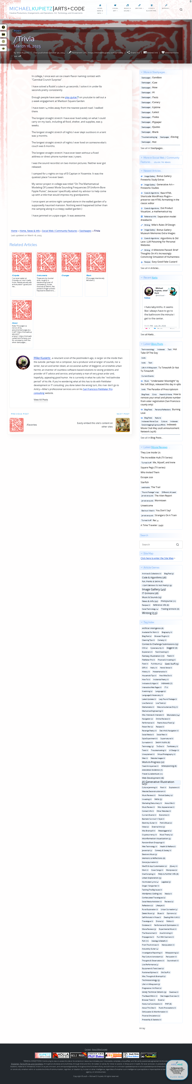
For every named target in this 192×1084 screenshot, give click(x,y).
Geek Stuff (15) (171, 663)
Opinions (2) (171, 913)
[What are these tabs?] (3, 27)
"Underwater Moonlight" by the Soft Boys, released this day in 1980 (161, 382)
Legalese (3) (166, 882)
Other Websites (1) (164, 811)
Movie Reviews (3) (149, 929)
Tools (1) (145, 750)
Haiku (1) (153, 667)
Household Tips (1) (149, 675)
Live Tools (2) (161, 703)
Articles (154, 268)
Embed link (152, 52)
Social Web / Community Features (59, 230)
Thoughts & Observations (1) (153, 960)
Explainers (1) (147, 652)
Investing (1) (147, 799)
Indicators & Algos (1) (150, 683)
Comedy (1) (162, 640)
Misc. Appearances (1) (166, 807)
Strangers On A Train (159, 515)
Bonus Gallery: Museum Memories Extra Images (158, 231)
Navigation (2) (147, 719)
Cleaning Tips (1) (148, 640)
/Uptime (150, 107)
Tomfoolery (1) (172, 746)
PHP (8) (168, 1003)
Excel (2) (161, 1000)
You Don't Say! (156, 510)
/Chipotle (15, 275)
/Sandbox (151, 77)
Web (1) (145, 758)
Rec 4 (149, 520)
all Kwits (149, 334)
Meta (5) (158, 799)
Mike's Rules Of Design (159, 224)
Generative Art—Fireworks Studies (157, 186)
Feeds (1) (170, 656)
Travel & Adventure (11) (152, 774)
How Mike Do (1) (165, 675)
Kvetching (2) (147, 691)
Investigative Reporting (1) (152, 952)
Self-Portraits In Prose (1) (151, 917)
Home (14, 230)
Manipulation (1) (168, 945)
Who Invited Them (150, 472)
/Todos (150, 117)
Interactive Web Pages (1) (151, 687)
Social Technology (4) (150, 609)
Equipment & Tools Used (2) (153, 968)
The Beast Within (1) (149, 996)
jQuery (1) (173, 866)
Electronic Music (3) (149, 854)
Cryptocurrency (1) (149, 834)
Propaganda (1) (148, 937)
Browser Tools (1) (148, 1000)
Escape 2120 (147, 477)
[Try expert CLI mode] (78, 1055)
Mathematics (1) (148, 707)
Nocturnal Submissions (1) (152, 1004)
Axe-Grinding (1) (166, 933)
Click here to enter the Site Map (157, 558)
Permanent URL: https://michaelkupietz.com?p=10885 (97, 52)
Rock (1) (163, 787)
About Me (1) (170, 803)
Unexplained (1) (148, 754)
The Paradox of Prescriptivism (159, 389)
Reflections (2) (147, 905)
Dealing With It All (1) (172, 917)
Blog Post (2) (147, 636)
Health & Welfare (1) (168, 846)
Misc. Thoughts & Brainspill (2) (154, 976)
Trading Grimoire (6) (170, 609)
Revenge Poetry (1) (149, 730)
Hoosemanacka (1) (160, 671)
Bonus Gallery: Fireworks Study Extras (156, 177)
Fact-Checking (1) (162, 652)
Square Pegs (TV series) (153, 467)
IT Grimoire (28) (150, 593)
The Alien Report (158, 494)
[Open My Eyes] (3, 48)
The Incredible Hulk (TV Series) (156, 457)
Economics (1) (164, 815)
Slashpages (85, 230)
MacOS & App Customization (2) (154, 866)
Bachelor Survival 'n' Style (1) (153, 819)
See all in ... (159, 110)
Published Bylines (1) (150, 972)
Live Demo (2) (147, 703)
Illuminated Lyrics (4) (150, 882)
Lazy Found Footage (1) (168, 699)
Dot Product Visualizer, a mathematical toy (157, 210)
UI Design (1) (174, 750)
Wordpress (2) (171, 870)
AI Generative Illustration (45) (158, 782)
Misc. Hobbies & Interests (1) (153, 715)
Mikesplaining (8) (169, 766)
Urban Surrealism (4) (169, 909)
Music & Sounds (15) (151, 597)
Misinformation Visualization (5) (156, 838)
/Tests (149, 97)
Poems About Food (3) (165, 723)
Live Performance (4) (150, 964)
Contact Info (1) (148, 811)
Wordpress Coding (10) (152, 893)
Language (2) (160, 691)
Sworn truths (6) (163, 742)
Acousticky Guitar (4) (150, 949)
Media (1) (168, 893)
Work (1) (145, 870)
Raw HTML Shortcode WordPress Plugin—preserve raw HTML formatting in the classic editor (160, 198)
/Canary (150, 102)
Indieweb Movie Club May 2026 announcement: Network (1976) (160, 424)
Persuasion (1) (171, 956)
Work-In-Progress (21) (153, 762)
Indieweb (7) (166, 683)
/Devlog (159, 136)
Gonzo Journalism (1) (150, 862)
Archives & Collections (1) (151, 573)
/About (14, 323)
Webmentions (171, 52)
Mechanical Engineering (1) (152, 711)
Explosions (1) (174, 787)
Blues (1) (161, 913)
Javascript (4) (147, 850)
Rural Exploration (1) (150, 909)
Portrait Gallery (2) (165, 795)
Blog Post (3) (169, 573)
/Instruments (42, 275)
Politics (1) (170, 921)
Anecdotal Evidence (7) (152, 770)
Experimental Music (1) (167, 929)
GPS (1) (144, 667)
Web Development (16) (153, 777)
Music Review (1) (148, 807)
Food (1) (145, 664)
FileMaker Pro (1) (148, 660)
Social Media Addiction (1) (152, 901)
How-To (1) (146, 679)
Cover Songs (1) (157, 870)
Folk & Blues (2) (166, 823)
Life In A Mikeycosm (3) (151, 984)
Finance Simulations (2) (151, 1015)
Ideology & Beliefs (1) (159, 941)
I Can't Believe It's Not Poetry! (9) (157, 585)
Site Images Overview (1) (169, 996)
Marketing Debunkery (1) (152, 803)
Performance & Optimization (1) (166, 925)
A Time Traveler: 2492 (152, 525)
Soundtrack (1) (172, 960)
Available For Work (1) (150, 632)
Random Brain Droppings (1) (153, 842)
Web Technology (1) (149, 846)
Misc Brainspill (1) (148, 830)
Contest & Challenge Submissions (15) (160, 644)
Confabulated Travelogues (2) (153, 897)
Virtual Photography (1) (166, 754)
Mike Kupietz (23, 52)
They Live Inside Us (150, 452)
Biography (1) (167, 632)
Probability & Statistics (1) (151, 1019)
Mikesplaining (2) (172, 952)
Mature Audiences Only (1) (167, 707)
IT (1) (166, 687)
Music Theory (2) (166, 834)
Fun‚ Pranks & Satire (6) (152, 581)
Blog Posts (156, 437)
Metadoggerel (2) (165, 830)
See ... (149, 306)
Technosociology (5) (151, 980)
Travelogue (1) (147, 921)
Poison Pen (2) (147, 726)
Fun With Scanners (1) (165, 937)
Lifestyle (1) (160, 905)
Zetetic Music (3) (148, 913)
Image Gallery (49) (154, 589)
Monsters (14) (173, 714)
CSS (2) (145, 648)
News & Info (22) (150, 601)
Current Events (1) (149, 815)
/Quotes (150, 127)
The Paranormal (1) (149, 933)
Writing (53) (149, 613)
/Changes (65, 275)
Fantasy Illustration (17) (153, 655)
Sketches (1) (173, 992)
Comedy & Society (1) (163, 850)
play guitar (71, 97)
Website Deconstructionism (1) (153, 791)
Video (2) (145, 827)
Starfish (145, 482)
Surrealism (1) (147, 742)
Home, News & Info (30, 230)
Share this (135, 52)
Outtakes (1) (146, 925)
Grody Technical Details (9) (154, 992)
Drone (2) (160, 921)
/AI (148, 92)
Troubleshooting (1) (158, 750)
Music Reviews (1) (148, 795)
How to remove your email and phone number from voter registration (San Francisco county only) (161, 399)
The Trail (150, 487)
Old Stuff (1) (165, 972)
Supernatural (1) (166, 738)
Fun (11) (145, 941)
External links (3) (158, 827)
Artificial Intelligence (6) (153, 628)
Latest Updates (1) (149, 699)
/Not (148, 142)
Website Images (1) (158, 758)
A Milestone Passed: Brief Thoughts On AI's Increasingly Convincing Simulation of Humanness (160, 253)
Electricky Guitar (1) (149, 823)
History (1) (146, 671)
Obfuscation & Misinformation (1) (155, 1012)
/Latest (150, 112)
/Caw (149, 82)
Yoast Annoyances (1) (150, 766)
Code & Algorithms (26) (154, 577)
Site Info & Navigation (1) (169, 730)
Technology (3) (148, 746)
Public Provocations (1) (167, 1008)
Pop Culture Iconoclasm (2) (152, 956)
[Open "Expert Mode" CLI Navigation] (3, 34)
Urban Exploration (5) (151, 878)
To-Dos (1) (160, 746)
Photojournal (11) (168, 601)
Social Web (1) (162, 734)
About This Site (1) (149, 1008)
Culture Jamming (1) (149, 787)
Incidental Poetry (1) (161, 679)
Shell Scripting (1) (148, 874)
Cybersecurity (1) (157, 648)
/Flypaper (151, 122)
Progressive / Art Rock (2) (151, 988)
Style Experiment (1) (150, 738)
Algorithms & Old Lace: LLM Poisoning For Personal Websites (159, 242)
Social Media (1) (148, 734)
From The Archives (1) (150, 945)
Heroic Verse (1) (166, 667)
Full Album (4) (156, 664)
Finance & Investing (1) (167, 660)
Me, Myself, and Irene (158, 462)
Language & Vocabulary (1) (152, 695)
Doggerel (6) (172, 648)
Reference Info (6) (161, 605)
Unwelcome (147, 505)
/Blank (88, 275)
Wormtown (153, 500)
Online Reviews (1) (163, 719)
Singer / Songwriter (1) (150, 886)
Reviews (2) (169, 901)
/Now (149, 87)
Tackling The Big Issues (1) (152, 890)
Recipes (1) (146, 605)
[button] (41, 400)
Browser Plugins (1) (161, 636)
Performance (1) (148, 723)
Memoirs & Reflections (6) (153, 858)
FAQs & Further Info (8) (168, 874)
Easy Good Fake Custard (160, 261)
